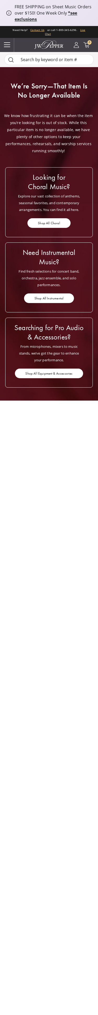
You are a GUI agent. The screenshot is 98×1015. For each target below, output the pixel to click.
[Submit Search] (11, 59)
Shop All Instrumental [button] (49, 298)
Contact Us (37, 30)
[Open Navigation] (7, 45)
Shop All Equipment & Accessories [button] (48, 373)
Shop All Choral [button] (49, 223)
